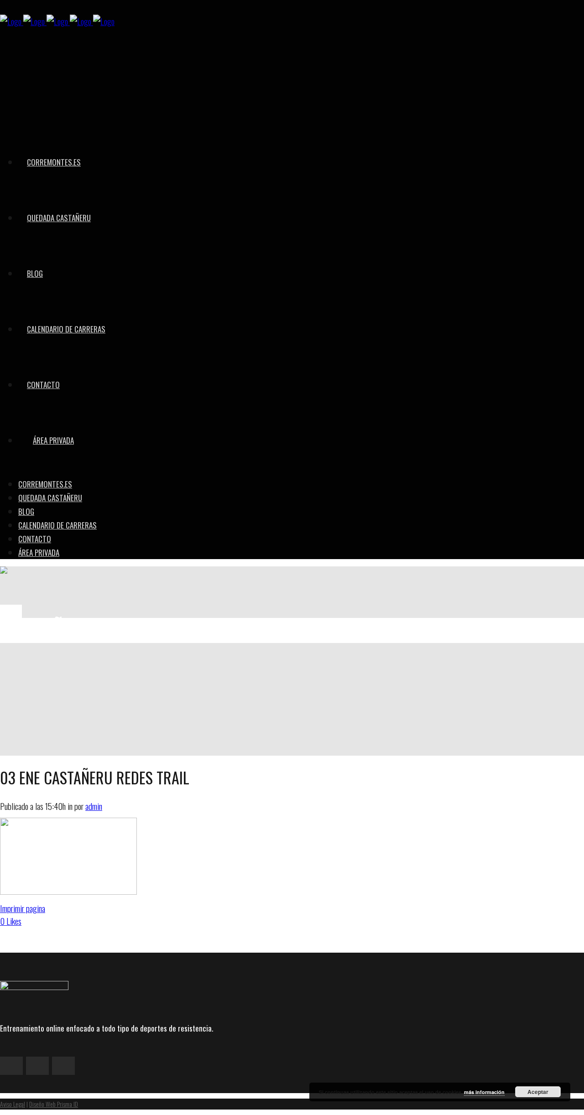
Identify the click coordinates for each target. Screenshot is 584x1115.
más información (484, 1092)
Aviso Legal (12, 1104)
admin (93, 805)
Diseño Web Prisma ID (53, 1104)
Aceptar (537, 1092)
